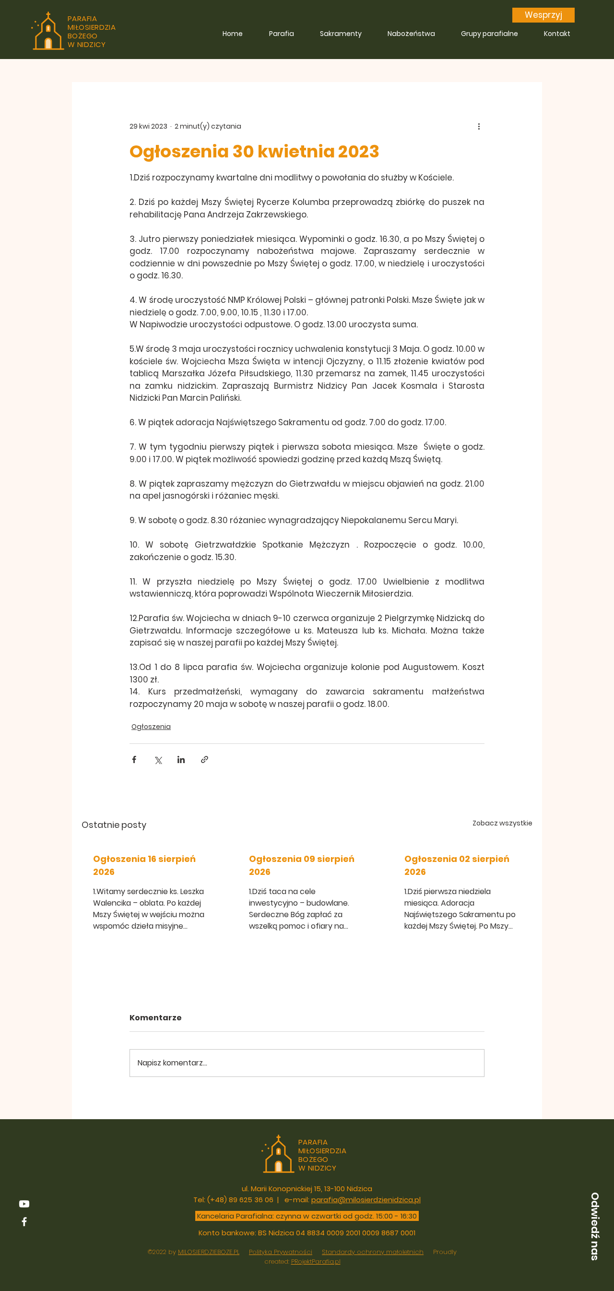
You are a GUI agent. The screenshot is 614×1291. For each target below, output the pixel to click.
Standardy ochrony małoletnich (373, 1251)
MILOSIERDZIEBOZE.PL (208, 1251)
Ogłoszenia (151, 726)
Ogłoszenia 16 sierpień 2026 (144, 865)
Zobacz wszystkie (502, 823)
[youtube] (24, 1204)
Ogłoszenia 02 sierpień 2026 (456, 865)
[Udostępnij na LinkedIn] (181, 759)
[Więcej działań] (478, 126)
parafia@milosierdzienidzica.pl (366, 1200)
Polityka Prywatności (280, 1251)
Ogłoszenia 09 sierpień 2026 (301, 865)
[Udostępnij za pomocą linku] (204, 759)
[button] (595, 1226)
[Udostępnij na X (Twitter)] (157, 759)
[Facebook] (24, 1222)
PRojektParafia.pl (316, 1261)
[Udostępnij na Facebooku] (134, 759)
